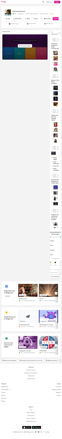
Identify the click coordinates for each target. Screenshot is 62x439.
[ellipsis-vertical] (41, 18)
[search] (43, 2)
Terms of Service (58, 269)
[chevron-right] (56, 293)
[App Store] (26, 427)
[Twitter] (35, 432)
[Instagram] (41, 432)
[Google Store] (36, 427)
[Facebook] (38, 432)
